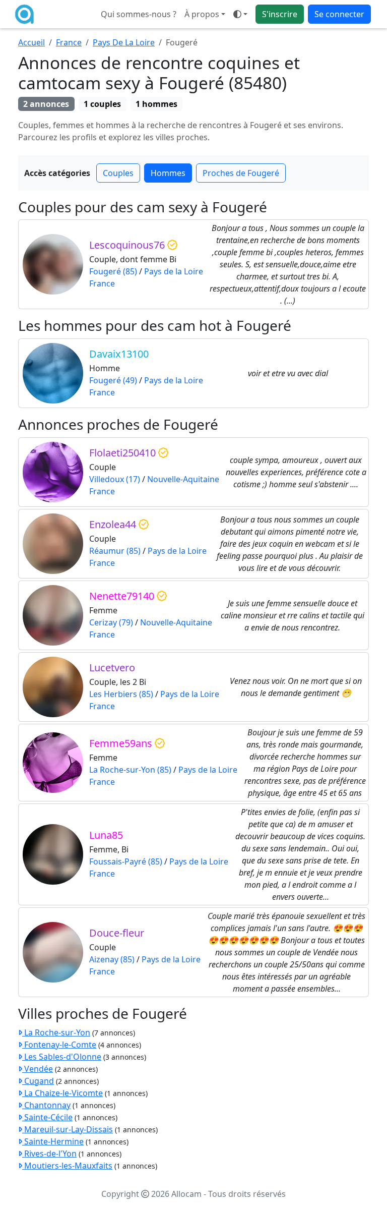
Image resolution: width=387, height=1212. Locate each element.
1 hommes (156, 103)
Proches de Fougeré (241, 173)
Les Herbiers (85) (121, 694)
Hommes (168, 173)
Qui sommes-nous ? (138, 14)
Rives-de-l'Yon (49, 1153)
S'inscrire (279, 14)
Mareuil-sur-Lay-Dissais (67, 1129)
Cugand (38, 1080)
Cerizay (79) (111, 622)
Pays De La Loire (124, 42)
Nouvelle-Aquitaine (183, 479)
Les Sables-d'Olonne (61, 1056)
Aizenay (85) (112, 959)
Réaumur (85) (115, 550)
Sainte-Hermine (53, 1141)
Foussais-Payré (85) (125, 861)
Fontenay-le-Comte (59, 1044)
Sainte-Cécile (47, 1117)
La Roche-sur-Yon (56, 1032)
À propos (201, 14)
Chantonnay (46, 1105)
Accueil (31, 42)
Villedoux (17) (114, 479)
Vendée (37, 1068)
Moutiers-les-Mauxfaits (67, 1165)
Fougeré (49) (113, 380)
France (69, 42)
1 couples (102, 103)
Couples (118, 173)
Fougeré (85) (113, 271)
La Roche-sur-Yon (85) (130, 769)
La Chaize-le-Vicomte (62, 1093)
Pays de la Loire (173, 271)
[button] (240, 14)
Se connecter (339, 14)
